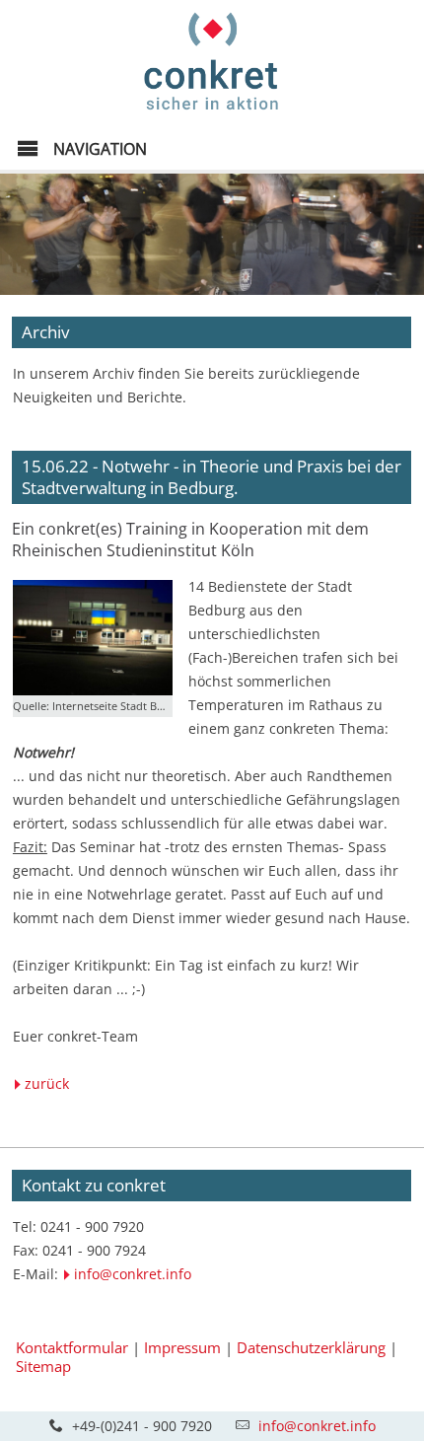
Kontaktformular (72, 1347)
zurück (47, 1083)
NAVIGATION (98, 149)
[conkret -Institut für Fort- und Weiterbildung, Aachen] (212, 115)
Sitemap (43, 1366)
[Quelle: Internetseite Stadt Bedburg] (93, 638)
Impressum (182, 1347)
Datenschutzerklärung (311, 1347)
